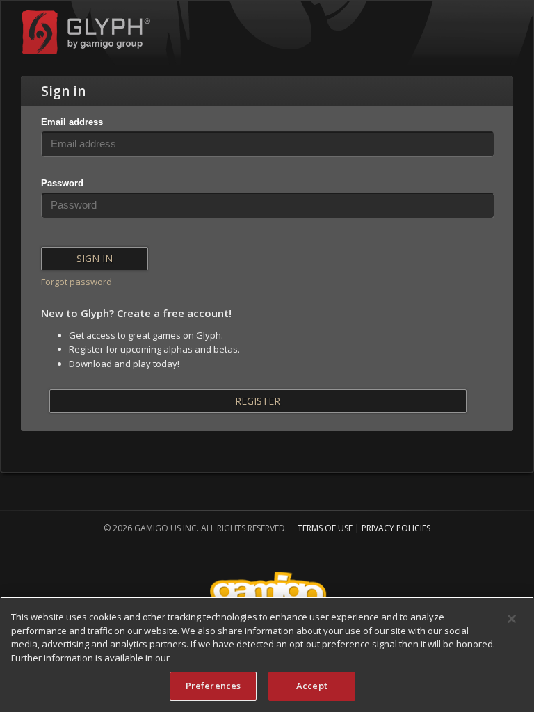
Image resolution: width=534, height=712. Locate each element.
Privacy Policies (396, 528)
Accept (311, 685)
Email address (72, 122)
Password (62, 183)
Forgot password (76, 281)
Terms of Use (325, 528)
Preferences (213, 685)
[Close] (511, 619)
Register (257, 400)
